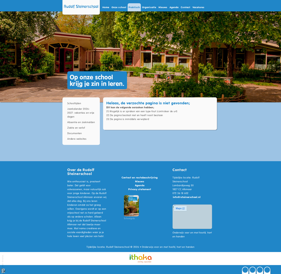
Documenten (74, 133)
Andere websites (77, 138)
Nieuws (163, 7)
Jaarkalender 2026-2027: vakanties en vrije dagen (80, 112)
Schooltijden (74, 103)
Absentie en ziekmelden (81, 122)
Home (105, 7)
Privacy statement (139, 189)
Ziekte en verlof (76, 127)
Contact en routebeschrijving (140, 177)
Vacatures (198, 7)
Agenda (174, 7)
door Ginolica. (2, 260)
